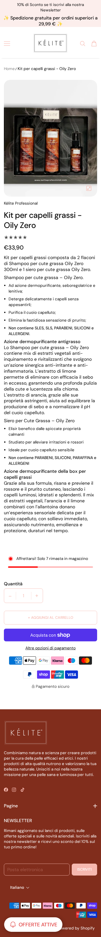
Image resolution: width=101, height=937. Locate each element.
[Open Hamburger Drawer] (7, 43)
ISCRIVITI (84, 869)
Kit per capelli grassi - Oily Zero (47, 68)
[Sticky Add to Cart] (89, 920)
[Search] (83, 43)
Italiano (17, 887)
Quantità (13, 583)
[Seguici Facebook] (6, 789)
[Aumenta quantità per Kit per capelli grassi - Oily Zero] (36, 596)
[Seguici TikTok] (22, 789)
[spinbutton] (23, 596)
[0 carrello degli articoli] (94, 43)
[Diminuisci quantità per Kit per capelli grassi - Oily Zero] (10, 596)
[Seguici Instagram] (14, 789)
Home (9, 68)
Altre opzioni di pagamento (50, 648)
